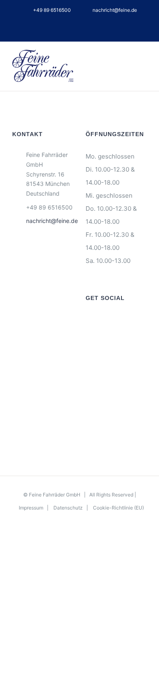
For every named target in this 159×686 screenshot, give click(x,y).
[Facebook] (88, 320)
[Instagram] (99, 320)
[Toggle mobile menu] (143, 61)
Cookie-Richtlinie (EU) (118, 508)
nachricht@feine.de (49, 220)
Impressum (31, 508)
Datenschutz (68, 508)
